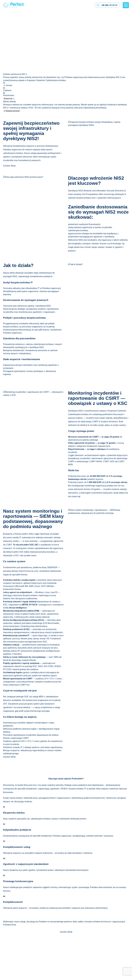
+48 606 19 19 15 (109, 5)
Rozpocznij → (9, 99)
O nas (6, 951)
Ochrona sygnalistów (12, 960)
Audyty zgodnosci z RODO (15, 966)
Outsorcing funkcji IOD (13, 969)
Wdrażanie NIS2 (10, 963)
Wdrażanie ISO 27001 (13, 954)
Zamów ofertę (9, 166)
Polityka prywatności (58, 975)
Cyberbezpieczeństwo (13, 957)
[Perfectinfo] (13, 5)
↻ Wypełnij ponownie (12, 111)
